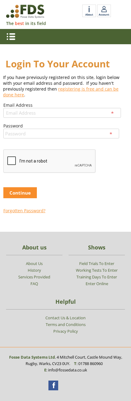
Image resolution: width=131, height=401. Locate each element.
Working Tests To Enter (97, 270)
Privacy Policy (65, 331)
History (34, 270)
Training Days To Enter (96, 277)
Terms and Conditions (66, 324)
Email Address (18, 105)
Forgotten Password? (24, 210)
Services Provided (34, 277)
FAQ (34, 283)
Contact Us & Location (65, 317)
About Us (34, 263)
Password (13, 126)
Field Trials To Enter (96, 263)
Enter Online (97, 283)
